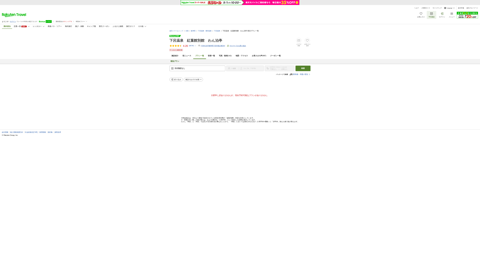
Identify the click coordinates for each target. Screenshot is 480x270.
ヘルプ (416, 8)
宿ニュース (186, 56)
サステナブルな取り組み (238, 46)
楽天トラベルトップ (176, 31)
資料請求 (57, 132)
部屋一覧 (211, 56)
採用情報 (42, 132)
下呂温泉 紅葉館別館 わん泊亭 (196, 40)
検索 (303, 68)
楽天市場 (461, 8)
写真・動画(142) (225, 56)
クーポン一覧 (275, 56)
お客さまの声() (259, 56)
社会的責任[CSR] (31, 132)
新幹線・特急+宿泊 (300, 74)
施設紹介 (175, 56)
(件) (191, 45)
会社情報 (5, 132)
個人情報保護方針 (16, 132)
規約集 (50, 132)
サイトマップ (437, 8)
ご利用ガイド (425, 8)
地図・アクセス (242, 56)
